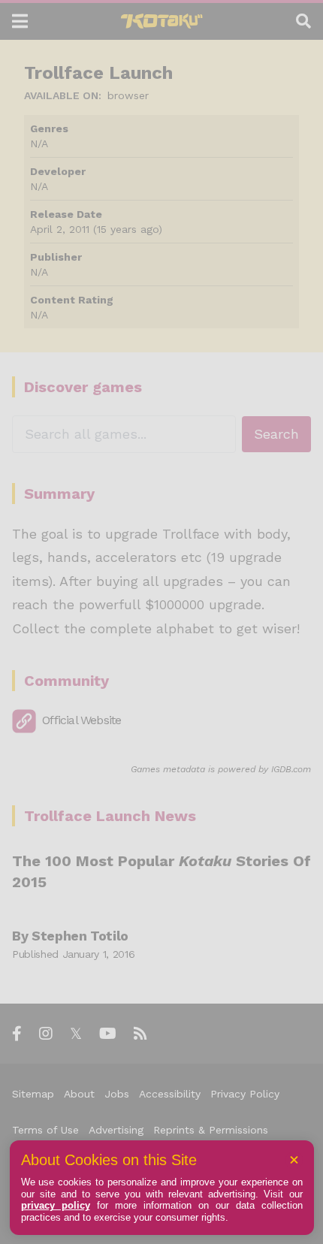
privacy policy (55, 1205)
